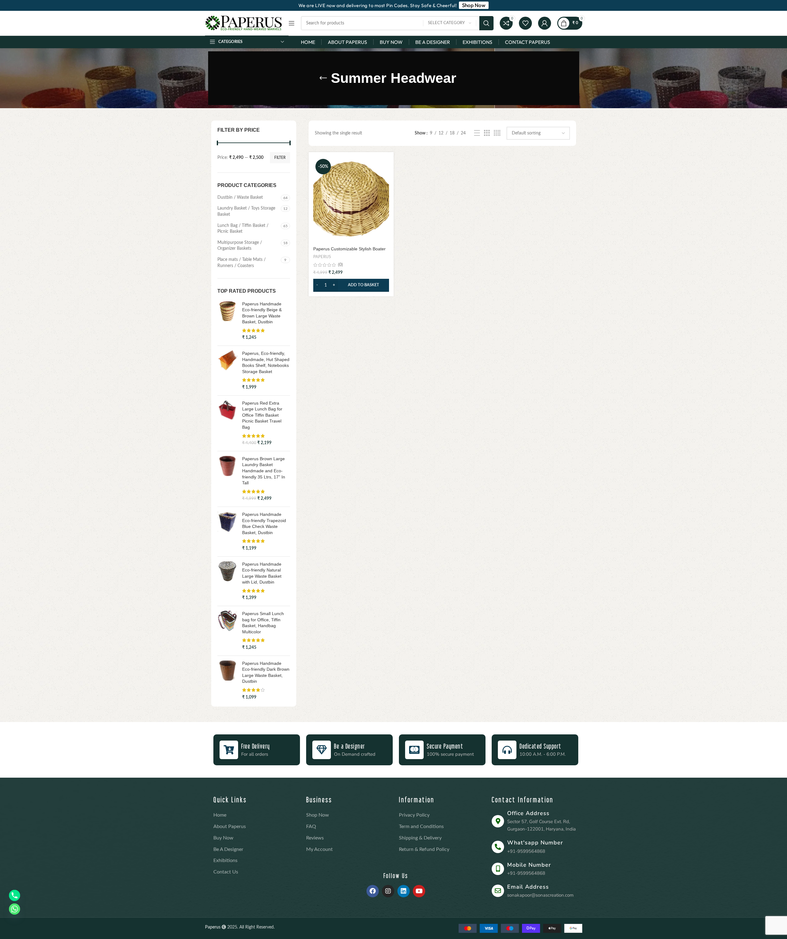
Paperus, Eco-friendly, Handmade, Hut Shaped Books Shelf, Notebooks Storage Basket (265, 362)
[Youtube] (419, 891)
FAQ (311, 826)
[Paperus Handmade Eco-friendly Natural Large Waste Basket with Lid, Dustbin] (227, 581)
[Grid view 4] (497, 133)
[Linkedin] (403, 891)
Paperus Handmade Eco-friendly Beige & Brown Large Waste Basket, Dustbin (262, 313)
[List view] (477, 133)
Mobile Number (529, 865)
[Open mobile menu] (291, 23)
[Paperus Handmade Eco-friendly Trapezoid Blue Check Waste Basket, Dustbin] (227, 532)
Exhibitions (225, 860)
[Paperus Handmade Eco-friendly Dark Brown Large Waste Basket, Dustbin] (227, 681)
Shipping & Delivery (420, 837)
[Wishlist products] (525, 23)
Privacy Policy (414, 815)
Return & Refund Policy (424, 849)
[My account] (544, 23)
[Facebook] (372, 891)
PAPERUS (322, 257)
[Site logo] (243, 23)
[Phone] (14, 895)
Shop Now (317, 815)
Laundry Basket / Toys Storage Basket (246, 211)
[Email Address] (498, 891)
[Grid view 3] (487, 133)
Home (219, 815)
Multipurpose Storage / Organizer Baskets (239, 245)
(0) (340, 265)
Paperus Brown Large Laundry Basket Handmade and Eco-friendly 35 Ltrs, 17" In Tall (263, 470)
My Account (319, 849)
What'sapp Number (535, 842)
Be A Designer (228, 849)
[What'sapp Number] (498, 847)
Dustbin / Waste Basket (240, 197)
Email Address (528, 886)
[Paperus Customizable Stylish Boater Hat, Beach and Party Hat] (351, 200)
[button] (351, 285)
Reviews (315, 837)
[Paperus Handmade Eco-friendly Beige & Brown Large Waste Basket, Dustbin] (227, 321)
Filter (280, 157)
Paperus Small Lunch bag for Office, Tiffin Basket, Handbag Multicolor (263, 622)
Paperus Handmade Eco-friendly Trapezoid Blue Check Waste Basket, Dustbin (264, 523)
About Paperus (229, 826)
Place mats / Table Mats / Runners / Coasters (241, 262)
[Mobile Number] (498, 869)
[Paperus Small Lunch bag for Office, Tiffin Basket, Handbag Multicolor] (227, 631)
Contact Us (225, 871)
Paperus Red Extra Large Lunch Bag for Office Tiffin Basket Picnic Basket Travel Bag (262, 415)
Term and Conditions (421, 826)
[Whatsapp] (14, 909)
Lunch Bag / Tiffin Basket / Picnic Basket (242, 228)
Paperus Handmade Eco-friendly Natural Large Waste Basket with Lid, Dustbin (261, 573)
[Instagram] (388, 891)
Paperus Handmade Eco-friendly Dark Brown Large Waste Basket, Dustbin (265, 672)
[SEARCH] (486, 23)
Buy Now (223, 837)
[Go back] (323, 78)
